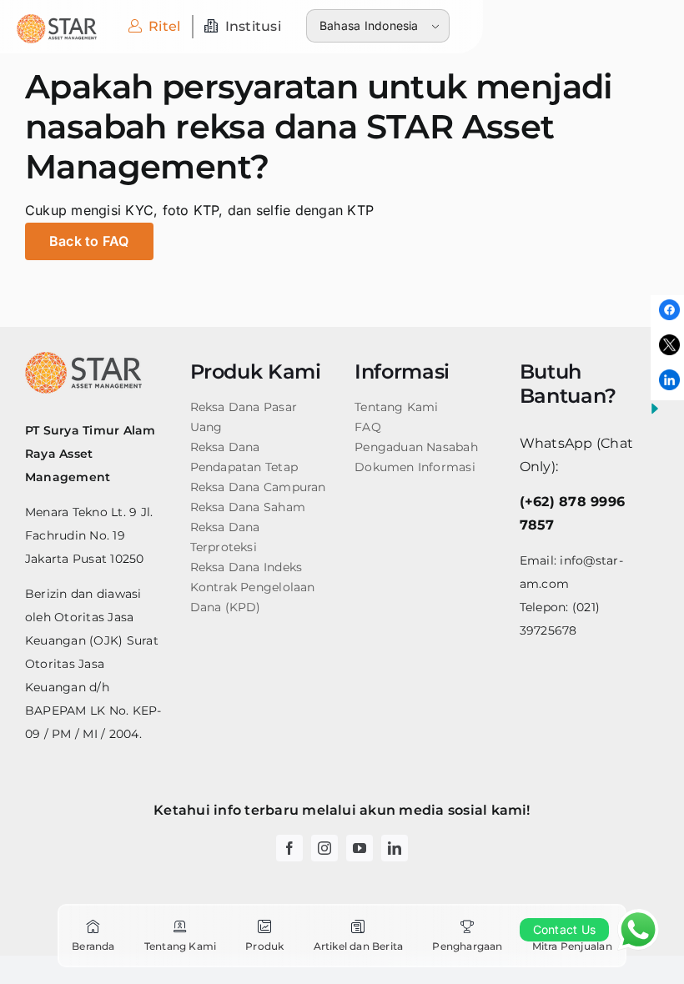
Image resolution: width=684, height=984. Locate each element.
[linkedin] (394, 848)
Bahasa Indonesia (369, 25)
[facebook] (289, 848)
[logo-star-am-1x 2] (57, 21)
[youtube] (359, 848)
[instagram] (324, 848)
